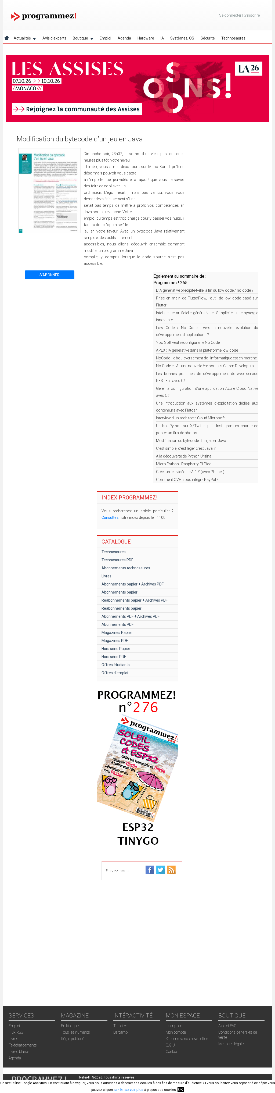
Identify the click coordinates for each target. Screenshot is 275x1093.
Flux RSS (16, 1032)
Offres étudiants (116, 665)
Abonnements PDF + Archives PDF (131, 616)
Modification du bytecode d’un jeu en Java (191, 440)
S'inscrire (252, 15)
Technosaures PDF (117, 560)
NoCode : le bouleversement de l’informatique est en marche (206, 358)
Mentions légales (231, 1044)
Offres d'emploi (115, 673)
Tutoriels (120, 1026)
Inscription (174, 1026)
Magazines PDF (115, 640)
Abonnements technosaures (126, 568)
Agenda (124, 38)
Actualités (20, 39)
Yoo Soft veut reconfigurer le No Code (188, 342)
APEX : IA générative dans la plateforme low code (197, 350)
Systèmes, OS (182, 38)
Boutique (79, 39)
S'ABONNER (49, 275)
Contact (172, 1051)
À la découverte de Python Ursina (183, 456)
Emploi (105, 38)
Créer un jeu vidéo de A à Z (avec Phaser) (190, 472)
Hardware (146, 38)
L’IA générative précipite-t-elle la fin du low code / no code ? (204, 290)
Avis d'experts (54, 38)
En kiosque (70, 1026)
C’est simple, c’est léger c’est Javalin (186, 448)
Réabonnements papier (122, 608)
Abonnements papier (120, 592)
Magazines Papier (117, 632)
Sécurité (208, 38)
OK (180, 1089)
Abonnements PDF (117, 624)
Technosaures (233, 38)
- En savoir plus (130, 1089)
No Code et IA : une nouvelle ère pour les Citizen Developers (205, 366)
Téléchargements (23, 1045)
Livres (106, 576)
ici (115, 1089)
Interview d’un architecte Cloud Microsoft (190, 418)
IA (162, 38)
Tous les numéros (75, 1032)
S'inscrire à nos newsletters (187, 1039)
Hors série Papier (116, 648)
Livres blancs (19, 1051)
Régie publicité (72, 1039)
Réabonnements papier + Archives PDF (135, 600)
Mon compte (176, 1032)
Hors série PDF (114, 657)
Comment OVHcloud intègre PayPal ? (187, 479)
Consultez (110, 517)
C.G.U (170, 1045)
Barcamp (120, 1032)
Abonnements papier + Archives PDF (133, 584)
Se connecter (230, 15)
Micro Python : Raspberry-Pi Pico (184, 464)
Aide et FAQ (227, 1026)
